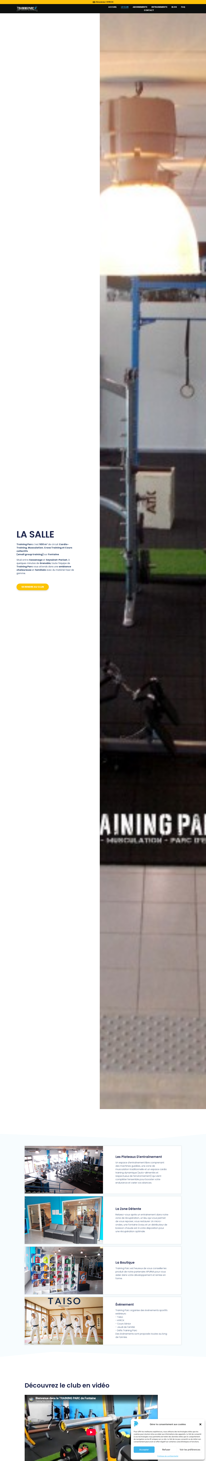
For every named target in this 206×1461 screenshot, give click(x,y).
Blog (174, 7)
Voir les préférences (190, 1449)
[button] (200, 1424)
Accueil (112, 7)
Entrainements (159, 7)
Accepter (144, 1449)
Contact (149, 10)
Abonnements (140, 7)
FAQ (183, 7)
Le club (125, 7)
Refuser (166, 1449)
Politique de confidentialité (167, 1456)
